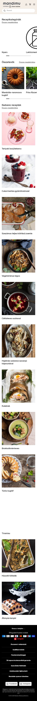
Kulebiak (6, 406)
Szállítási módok (18, 650)
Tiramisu (6, 533)
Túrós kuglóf (7, 491)
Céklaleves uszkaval (11, 318)
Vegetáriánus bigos (11, 276)
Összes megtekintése (10, 22)
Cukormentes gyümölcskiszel (15, 191)
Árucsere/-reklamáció (18, 644)
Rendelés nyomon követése (18, 676)
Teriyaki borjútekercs (11, 149)
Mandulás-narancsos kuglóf (12, 94)
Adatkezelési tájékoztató (18, 671)
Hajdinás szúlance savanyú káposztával (14, 362)
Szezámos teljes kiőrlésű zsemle (17, 234)
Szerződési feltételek (18, 666)
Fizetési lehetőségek (18, 655)
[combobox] (18, 11)
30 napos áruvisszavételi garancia (18, 660)
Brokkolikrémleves (10, 448)
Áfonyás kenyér (9, 618)
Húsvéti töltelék (9, 576)
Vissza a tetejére (18, 628)
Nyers (4, 52)
